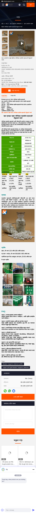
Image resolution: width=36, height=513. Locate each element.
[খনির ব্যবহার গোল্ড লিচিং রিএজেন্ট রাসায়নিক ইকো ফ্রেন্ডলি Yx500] (9, 453)
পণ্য (6, 23)
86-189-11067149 (29, 1)
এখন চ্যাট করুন (18, 397)
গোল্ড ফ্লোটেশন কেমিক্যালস (15, 23)
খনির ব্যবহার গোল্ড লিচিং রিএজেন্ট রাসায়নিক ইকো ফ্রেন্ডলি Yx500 (7, 463)
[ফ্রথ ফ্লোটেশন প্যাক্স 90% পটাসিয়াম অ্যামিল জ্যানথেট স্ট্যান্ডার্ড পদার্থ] (22, 43)
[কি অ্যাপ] (9, 391)
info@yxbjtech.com (8, 1)
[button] (5, 55)
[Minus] (33, 469)
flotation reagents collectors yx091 (13, 364)
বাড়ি (2, 23)
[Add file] (2, 510)
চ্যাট (31, 5)
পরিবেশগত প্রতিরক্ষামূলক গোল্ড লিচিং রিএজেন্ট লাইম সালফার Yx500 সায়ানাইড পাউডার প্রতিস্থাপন (26, 463)
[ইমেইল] (13, 391)
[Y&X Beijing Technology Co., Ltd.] (9, 5)
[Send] (33, 510)
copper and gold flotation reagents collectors (16, 367)
